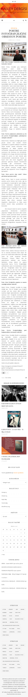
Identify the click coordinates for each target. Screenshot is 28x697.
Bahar (22, 609)
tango (5, 631)
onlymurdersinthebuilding (11, 625)
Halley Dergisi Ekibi (8, 692)
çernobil (12, 631)
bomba (5, 612)
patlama (11, 628)
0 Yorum (18, 40)
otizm (4, 628)
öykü (19, 631)
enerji (4, 615)
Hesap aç (4, 492)
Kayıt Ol (23, 692)
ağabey (11, 609)
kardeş (5, 619)
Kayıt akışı (4, 499)
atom (4, 609)
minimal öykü (14, 622)
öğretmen (6, 635)
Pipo (18, 628)
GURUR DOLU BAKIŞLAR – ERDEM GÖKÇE (13, 581)
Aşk (17, 609)
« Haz (3, 554)
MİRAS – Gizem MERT (7, 563)
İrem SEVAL (8, 377)
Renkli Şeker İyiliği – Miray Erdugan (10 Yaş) (13, 574)
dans (10, 612)
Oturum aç (4, 496)
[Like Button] (3, 373)
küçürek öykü (19, 619)
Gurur (17, 615)
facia (10, 615)
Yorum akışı (5, 503)
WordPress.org (6, 506)
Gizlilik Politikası (17, 692)
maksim (5, 622)
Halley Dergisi (14, 8)
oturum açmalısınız (18, 472)
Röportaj (14, 28)
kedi (11, 619)
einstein (17, 612)
